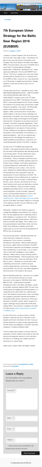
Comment (11, 390)
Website (10, 440)
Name (10, 418)
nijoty (31, 364)
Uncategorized (23, 364)
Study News (14, 13)
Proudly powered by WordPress (21, 463)
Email (10, 429)
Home (5, 13)
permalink (15, 366)
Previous (7, 19)
